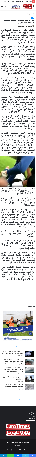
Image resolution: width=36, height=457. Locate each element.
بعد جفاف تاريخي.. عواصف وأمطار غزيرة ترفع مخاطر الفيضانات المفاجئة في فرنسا (13, 386)
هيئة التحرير (32, 413)
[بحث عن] (34, 7)
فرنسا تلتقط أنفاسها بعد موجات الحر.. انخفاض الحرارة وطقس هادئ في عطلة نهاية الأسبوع (13, 378)
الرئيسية (31, 14)
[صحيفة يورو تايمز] (19, 6)
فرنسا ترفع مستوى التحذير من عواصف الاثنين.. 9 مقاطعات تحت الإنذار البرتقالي (12, 352)
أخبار (26, 14)
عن (15, 445)
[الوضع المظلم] (5, 7)
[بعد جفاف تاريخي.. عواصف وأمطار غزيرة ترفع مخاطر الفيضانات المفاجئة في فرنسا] (29, 387)
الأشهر (18, 346)
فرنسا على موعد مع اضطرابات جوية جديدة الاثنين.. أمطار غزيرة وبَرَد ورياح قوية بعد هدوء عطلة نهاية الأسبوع (13, 361)
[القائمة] (2, 7)
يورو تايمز (30, 26)
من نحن (33, 415)
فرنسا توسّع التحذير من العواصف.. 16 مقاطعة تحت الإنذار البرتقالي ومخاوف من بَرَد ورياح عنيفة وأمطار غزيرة (13, 369)
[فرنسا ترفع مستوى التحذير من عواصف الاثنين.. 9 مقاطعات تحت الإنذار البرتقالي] (29, 354)
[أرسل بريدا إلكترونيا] (26, 26)
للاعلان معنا (32, 418)
